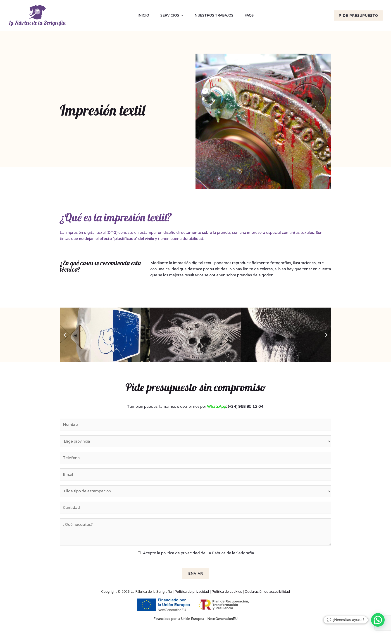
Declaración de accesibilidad (267, 591)
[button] (65, 335)
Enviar (195, 573)
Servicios (169, 15)
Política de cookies (227, 591)
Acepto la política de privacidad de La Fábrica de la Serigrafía (198, 552)
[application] (181, 15)
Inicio (143, 15)
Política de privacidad (191, 591)
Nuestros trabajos (214, 15)
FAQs (249, 15)
